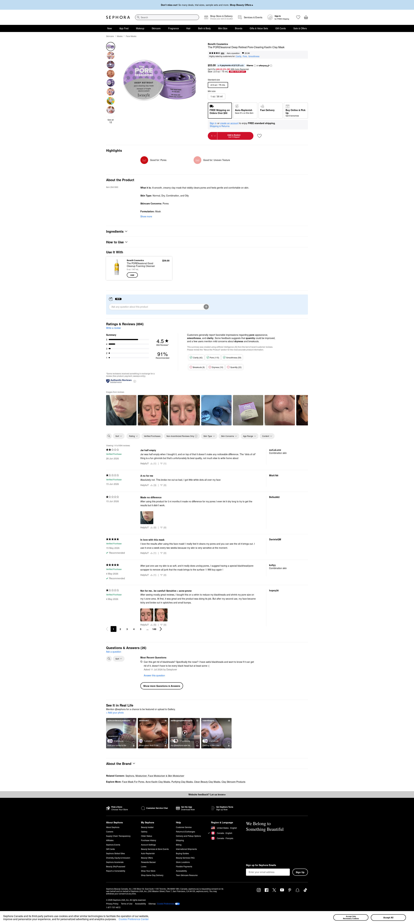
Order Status (146, 835)
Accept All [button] (388, 917)
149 (154, 629)
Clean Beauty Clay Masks (207, 781)
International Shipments (186, 849)
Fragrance (173, 28)
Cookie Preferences (165, 903)
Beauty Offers (147, 857)
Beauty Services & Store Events (155, 849)
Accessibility (181, 870)
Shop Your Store (148, 870)
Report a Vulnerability (115, 870)
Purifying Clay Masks (182, 781)
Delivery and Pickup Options (188, 835)
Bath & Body (204, 28)
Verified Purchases (152, 436)
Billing (178, 844)
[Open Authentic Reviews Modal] (134, 381)
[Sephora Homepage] (118, 17)
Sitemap (152, 903)
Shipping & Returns (219, 126)
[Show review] (121, 410)
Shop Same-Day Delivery (152, 875)
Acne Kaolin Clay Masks (158, 781)
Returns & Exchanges (185, 831)
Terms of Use (126, 903)
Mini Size (222, 28)
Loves (143, 866)
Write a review (113, 327)
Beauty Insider (147, 827)
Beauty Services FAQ (185, 857)
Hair (188, 28)
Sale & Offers (300, 28)
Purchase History (148, 840)
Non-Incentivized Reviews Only (180, 436)
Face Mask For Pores (133, 781)
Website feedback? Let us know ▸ (207, 794)
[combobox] (167, 17)
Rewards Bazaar (148, 862)
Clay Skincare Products (233, 781)
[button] (117, 919)
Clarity (238, 56)
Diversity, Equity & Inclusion (118, 857)
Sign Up (300, 872)
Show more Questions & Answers (161, 685)
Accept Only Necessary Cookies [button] (351, 917)
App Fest (124, 28)
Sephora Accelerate (115, 862)
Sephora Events (113, 844)
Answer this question (154, 675)
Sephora (129, 775)
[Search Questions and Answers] (109, 659)
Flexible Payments (184, 866)
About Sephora (112, 827)
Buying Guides (182, 853)
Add (132, 275)
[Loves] (298, 17)
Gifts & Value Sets (259, 28)
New (109, 28)
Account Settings (148, 844)
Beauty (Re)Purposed (115, 866)
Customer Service (184, 827)
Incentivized (113, 736)
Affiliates (110, 840)
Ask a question (233, 53)
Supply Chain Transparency (118, 835)
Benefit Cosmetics (218, 44)
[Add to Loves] (259, 135)
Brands (238, 28)
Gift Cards (280, 28)
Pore (245, 56)
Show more (146, 216)
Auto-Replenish (148, 853)
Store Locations (183, 862)
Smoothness (253, 56)
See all (111, 121)
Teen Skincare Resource (187, 875)
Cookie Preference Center (134, 919)
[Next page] (161, 629)
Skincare (156, 28)
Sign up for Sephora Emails (261, 865)
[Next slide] (193, 80)
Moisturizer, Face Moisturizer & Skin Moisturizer (160, 775)
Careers (109, 831)
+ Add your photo (115, 712)
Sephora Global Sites (115, 853)
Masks (120, 36)
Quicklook (116, 275)
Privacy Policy (112, 903)
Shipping (180, 840)
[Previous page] (107, 629)
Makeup (140, 28)
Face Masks (131, 36)
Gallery (144, 831)
